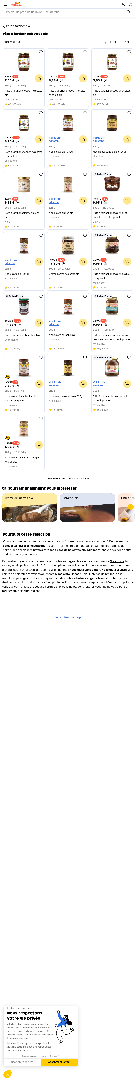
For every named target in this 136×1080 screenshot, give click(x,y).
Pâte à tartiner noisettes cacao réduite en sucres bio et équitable (111, 337)
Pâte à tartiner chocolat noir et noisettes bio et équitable (110, 215)
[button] (131, 507)
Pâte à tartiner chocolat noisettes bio (23, 93)
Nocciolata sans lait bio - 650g (109, 152)
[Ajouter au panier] (39, 78)
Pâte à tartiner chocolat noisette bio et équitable (111, 398)
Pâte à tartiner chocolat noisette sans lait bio (67, 93)
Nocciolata (117, 561)
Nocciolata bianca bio (61, 213)
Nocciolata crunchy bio (62, 335)
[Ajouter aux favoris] (41, 52)
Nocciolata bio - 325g (17, 274)
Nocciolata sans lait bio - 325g (65, 396)
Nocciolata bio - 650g (61, 152)
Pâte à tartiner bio (18, 26)
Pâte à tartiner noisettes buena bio (22, 215)
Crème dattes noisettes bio (64, 274)
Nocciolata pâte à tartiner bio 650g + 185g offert (21, 398)
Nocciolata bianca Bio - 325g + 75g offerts (22, 459)
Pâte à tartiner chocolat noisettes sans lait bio (23, 154)
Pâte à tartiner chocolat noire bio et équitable (111, 276)
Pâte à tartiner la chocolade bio (22, 335)
